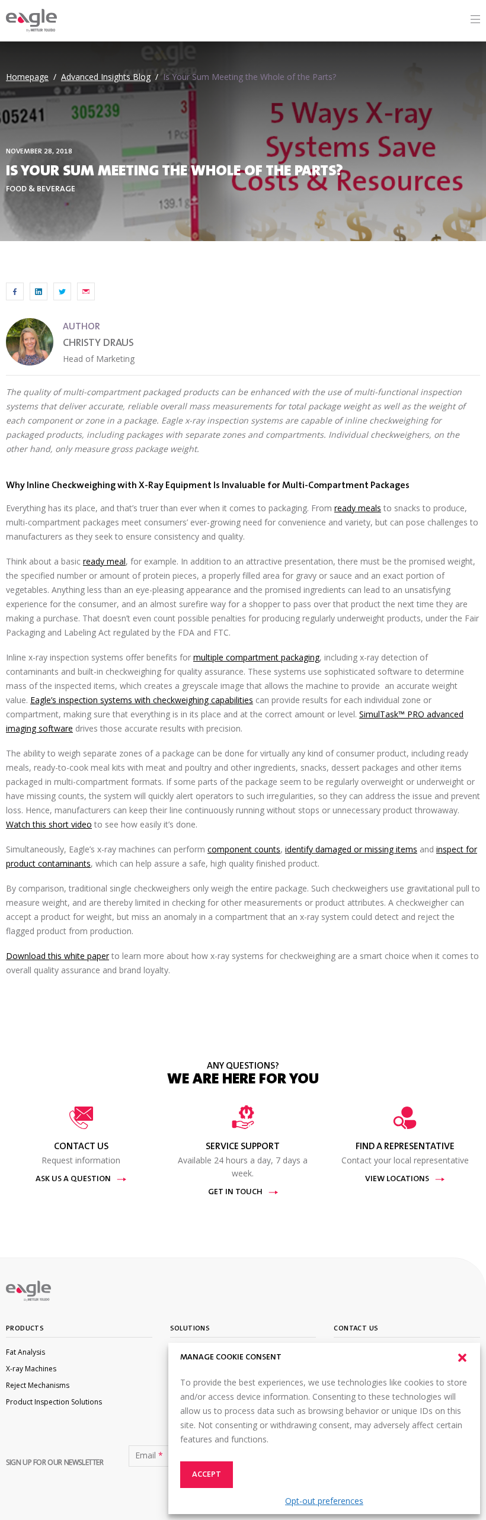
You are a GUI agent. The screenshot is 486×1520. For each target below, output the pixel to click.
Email (149, 1455)
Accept (206, 1475)
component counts (243, 849)
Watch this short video (49, 824)
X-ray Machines (31, 1369)
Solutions (190, 1328)
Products (25, 1328)
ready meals (357, 508)
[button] (462, 1358)
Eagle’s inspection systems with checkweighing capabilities (141, 700)
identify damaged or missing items (351, 849)
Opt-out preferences (324, 1500)
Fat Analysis (25, 1352)
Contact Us (356, 1328)
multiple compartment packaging (256, 657)
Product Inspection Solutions (54, 1402)
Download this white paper (57, 955)
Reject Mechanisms (37, 1385)
